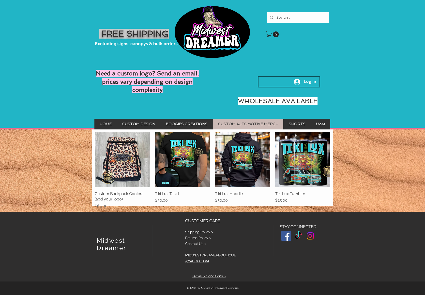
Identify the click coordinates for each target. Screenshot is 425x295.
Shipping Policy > (199, 232)
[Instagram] (310, 236)
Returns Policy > (198, 238)
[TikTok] (298, 236)
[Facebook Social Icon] (286, 236)
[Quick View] (122, 159)
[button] (273, 34)
